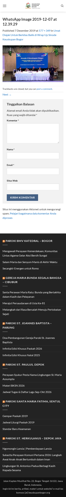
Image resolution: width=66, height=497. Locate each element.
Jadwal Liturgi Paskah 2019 (18, 422)
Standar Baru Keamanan (17, 428)
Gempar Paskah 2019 (15, 416)
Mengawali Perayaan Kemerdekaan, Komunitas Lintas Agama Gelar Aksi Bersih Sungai (30, 253)
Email (10, 165)
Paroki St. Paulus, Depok (25, 364)
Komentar (13, 120)
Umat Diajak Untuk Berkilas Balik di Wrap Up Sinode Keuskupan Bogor (31, 35)
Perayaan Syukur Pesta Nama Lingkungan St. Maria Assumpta (32, 377)
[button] (5, 6)
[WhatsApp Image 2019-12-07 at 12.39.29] (33, 63)
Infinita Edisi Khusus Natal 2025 (21, 355)
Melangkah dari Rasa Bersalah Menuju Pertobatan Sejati (32, 311)
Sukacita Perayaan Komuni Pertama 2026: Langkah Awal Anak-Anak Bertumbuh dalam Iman (32, 457)
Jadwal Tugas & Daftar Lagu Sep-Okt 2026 (27, 391)
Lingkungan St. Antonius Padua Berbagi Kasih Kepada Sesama (29, 468)
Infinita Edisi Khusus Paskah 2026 (22, 348)
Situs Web (12, 180)
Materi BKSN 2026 (14, 385)
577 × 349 (44, 30)
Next (7, 94)
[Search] (62, 6)
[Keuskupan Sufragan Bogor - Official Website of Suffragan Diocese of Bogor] (33, 6)
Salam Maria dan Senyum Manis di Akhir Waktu (30, 262)
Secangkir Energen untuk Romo (21, 268)
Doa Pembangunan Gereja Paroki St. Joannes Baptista (29, 340)
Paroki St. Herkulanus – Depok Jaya (33, 438)
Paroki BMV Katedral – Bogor (29, 240)
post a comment (44, 89)
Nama (11, 149)
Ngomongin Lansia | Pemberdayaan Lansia (27, 448)
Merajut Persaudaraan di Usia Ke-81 (24, 303)
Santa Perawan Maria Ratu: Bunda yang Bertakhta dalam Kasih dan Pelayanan (32, 294)
